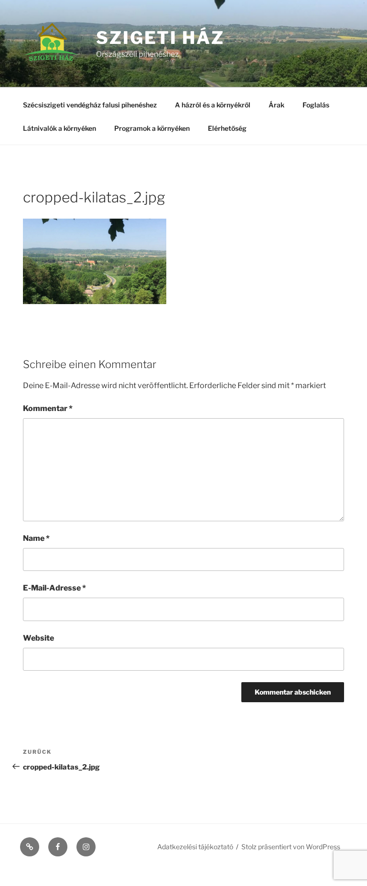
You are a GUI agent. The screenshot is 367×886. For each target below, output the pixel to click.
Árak (276, 105)
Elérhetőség (227, 128)
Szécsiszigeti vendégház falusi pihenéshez (90, 105)
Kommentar (48, 408)
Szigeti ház (160, 37)
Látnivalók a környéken (59, 128)
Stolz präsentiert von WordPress (290, 847)
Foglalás (315, 105)
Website (38, 638)
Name (36, 538)
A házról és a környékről (212, 105)
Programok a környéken (152, 128)
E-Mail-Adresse (54, 587)
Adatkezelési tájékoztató (195, 847)
